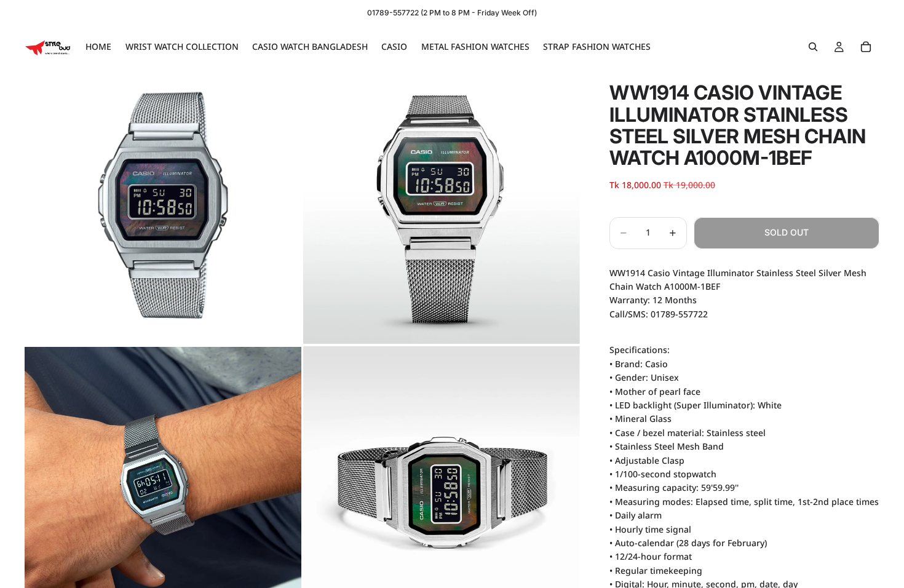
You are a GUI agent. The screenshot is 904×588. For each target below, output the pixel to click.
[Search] (813, 46)
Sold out (786, 232)
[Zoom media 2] (441, 205)
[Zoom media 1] (163, 205)
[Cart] (865, 46)
